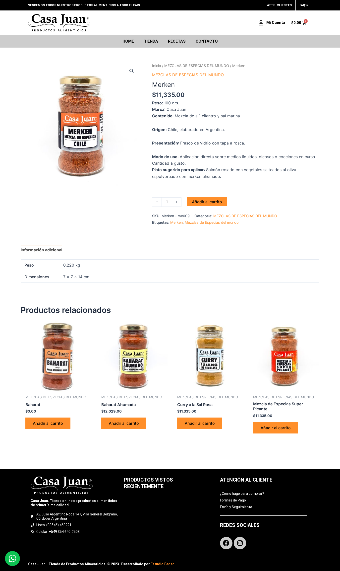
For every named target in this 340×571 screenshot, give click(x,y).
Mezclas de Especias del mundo (212, 222)
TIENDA (151, 41)
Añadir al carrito (207, 201)
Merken (176, 222)
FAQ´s (303, 5)
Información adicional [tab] (41, 249)
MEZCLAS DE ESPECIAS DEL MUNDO (196, 66)
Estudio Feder (162, 564)
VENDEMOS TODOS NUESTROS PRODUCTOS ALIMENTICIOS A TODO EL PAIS (84, 5)
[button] (131, 71)
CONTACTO (207, 41)
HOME (128, 41)
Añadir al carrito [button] (48, 423)
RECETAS (177, 41)
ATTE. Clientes (279, 5)
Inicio (156, 66)
